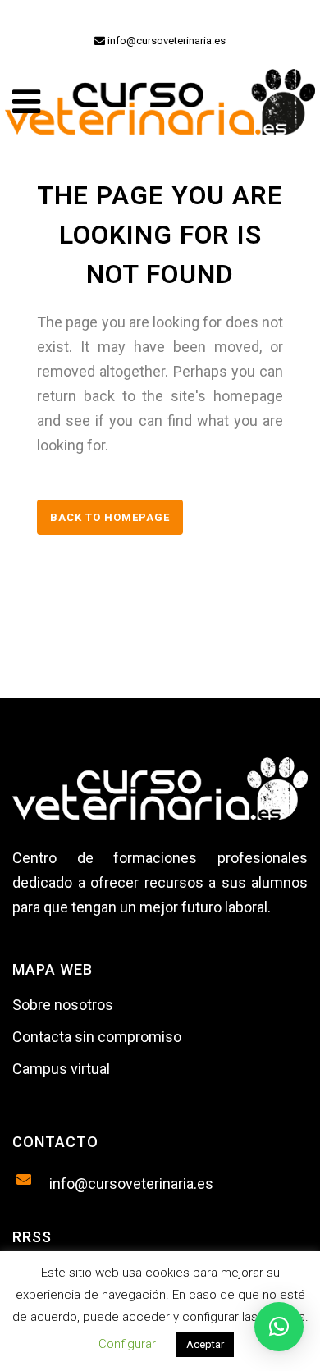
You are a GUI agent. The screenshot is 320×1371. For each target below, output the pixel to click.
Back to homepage (110, 517)
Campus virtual (61, 1068)
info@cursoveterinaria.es (165, 40)
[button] (279, 1326)
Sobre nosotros (62, 1004)
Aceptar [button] (205, 1344)
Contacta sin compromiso (96, 1036)
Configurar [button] (127, 1344)
